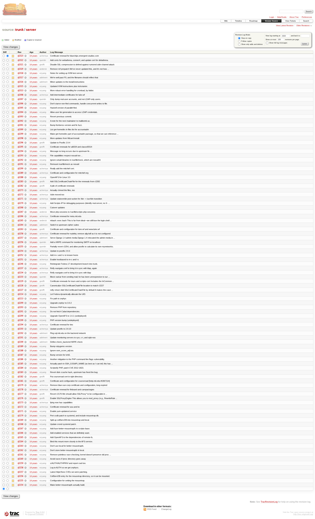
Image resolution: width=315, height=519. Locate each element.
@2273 (20, 190)
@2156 (20, 476)
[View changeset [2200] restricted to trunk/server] (25, 316)
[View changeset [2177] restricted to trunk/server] (25, 394)
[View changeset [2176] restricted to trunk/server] (25, 398)
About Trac (294, 17)
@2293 (20, 155)
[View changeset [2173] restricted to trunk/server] (25, 402)
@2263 (20, 229)
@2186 (20, 359)
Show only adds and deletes (252, 44)
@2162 (20, 450)
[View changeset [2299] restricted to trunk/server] (25, 134)
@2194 (20, 324)
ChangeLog (166, 509)
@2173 (20, 402)
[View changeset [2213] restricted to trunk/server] (25, 298)
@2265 (20, 220)
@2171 (20, 411)
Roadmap (253, 21)
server (31, 30)
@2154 (20, 485)
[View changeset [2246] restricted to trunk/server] (25, 264)
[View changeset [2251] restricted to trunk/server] (25, 259)
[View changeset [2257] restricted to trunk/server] (25, 238)
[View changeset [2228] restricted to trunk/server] (25, 285)
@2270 (20, 203)
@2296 (20, 142)
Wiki (226, 21)
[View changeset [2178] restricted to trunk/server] (25, 389)
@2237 (20, 268)
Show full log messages (278, 43)
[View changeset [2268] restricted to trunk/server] (25, 207)
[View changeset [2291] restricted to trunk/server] (25, 164)
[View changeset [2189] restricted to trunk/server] (25, 346)
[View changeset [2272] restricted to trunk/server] (25, 194)
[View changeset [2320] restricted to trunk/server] (25, 69)
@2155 (20, 480)
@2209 (20, 303)
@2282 (20, 186)
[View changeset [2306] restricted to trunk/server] (25, 103)
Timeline (238, 21)
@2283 (20, 181)
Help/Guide (282, 17)
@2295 (20, 147)
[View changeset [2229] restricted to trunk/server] (25, 281)
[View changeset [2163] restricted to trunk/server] (25, 446)
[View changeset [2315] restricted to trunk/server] (25, 86)
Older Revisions (303, 25)
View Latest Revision (284, 25)
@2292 (20, 160)
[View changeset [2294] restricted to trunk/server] (25, 151)
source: (8, 30)
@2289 (20, 173)
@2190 (20, 342)
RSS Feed (151, 509)
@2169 (20, 420)
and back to (295, 36)
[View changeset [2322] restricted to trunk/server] (25, 60)
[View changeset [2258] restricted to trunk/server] (25, 233)
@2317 (20, 77)
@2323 (20, 56)
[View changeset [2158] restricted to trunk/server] (25, 467)
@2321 (20, 64)
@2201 (20, 311)
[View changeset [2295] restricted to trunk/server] (25, 147)
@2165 (20, 437)
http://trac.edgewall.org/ (303, 514)
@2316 (20, 82)
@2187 (20, 355)
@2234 (20, 272)
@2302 (20, 121)
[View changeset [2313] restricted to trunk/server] (25, 90)
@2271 (20, 198)
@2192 (20, 333)
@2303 (20, 116)
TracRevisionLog (269, 502)
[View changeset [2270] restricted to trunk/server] (25, 203)
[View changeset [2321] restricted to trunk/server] (25, 64)
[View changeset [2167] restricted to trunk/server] (25, 428)
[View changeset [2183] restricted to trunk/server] (25, 372)
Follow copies (246, 41)
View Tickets (290, 21)
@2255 (20, 246)
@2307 (20, 99)
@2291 (20, 164)
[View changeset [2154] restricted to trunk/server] (25, 485)
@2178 (20, 389)
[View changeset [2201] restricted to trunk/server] (25, 311)
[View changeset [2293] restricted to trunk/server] (25, 155)
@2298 (20, 138)
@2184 (20, 368)
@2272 (20, 194)
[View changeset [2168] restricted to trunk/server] (25, 424)
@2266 (20, 216)
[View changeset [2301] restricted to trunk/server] (25, 125)
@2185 (20, 363)
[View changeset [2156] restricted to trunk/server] (25, 476)
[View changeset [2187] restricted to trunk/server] (25, 355)
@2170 (20, 415)
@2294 (20, 151)
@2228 (20, 285)
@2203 (20, 307)
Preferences (307, 17)
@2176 (20, 398)
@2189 (20, 346)
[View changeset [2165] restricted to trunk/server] (25, 437)
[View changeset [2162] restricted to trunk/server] (25, 450)
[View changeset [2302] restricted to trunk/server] (25, 121)
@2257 (20, 238)
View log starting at (273, 36)
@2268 (20, 207)
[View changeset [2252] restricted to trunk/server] (25, 255)
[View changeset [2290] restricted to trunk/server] (25, 168)
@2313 (20, 90)
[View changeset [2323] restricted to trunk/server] (25, 56)
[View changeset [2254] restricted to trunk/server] (25, 251)
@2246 (20, 264)
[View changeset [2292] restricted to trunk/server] (25, 160)
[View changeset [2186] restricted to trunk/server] (25, 359)
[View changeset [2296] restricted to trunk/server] (25, 142)
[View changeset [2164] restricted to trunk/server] (25, 441)
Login (271, 17)
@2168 (20, 424)
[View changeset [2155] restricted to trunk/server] (25, 480)
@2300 (20, 129)
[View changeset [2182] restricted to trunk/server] (25, 376)
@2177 (20, 394)
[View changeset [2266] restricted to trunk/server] (25, 216)
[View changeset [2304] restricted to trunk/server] (25, 112)
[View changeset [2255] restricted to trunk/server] (25, 246)
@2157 (20, 472)
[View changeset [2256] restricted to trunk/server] (25, 242)
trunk (19, 30)
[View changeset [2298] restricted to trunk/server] (25, 138)
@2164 (20, 441)
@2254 (20, 251)
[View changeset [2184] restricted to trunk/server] (25, 368)
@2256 (20, 242)
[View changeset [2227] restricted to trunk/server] (25, 290)
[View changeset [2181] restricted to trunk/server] (25, 381)
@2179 (20, 385)
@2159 (20, 463)
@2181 (20, 381)
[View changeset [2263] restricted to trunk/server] (25, 229)
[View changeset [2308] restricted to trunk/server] (25, 95)
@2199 (20, 320)
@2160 (20, 459)
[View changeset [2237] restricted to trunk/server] (25, 268)
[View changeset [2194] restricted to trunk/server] (25, 324)
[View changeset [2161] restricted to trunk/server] (25, 454)
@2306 (20, 103)
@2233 (20, 277)
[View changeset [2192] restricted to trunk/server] (25, 333)
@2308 (20, 95)
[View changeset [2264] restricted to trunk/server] (25, 225)
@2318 (20, 73)
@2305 (20, 107)
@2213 (20, 298)
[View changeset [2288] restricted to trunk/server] (25, 177)
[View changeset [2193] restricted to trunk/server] (25, 329)
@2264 (20, 225)
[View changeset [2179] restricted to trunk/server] (25, 385)
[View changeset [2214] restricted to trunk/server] (25, 294)
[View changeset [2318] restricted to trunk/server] (25, 73)
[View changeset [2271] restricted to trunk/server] (25, 198)
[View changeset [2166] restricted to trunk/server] (25, 433)
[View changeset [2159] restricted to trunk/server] (25, 463)
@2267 (20, 212)
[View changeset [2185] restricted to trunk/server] (25, 363)
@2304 (20, 112)
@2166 (20, 433)
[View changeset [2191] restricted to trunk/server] (25, 337)
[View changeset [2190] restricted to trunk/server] (25, 342)
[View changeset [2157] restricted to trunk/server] (25, 472)
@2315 (20, 86)
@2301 (20, 125)
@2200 (20, 316)
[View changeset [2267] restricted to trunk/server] (25, 212)
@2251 (20, 259)
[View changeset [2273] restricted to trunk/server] (25, 190)
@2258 (20, 233)
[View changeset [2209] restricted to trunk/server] (25, 303)
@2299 (20, 134)
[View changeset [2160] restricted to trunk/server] (25, 459)
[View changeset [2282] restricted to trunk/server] (25, 186)
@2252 (20, 255)
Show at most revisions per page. (283, 39)
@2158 (20, 467)
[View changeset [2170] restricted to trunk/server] (25, 415)
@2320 (20, 69)
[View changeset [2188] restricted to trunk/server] (25, 350)
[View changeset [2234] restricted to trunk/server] (25, 272)
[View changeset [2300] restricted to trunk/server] (25, 129)
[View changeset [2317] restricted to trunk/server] (25, 77)
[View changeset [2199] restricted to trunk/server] (25, 320)
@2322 (20, 60)
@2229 (20, 281)
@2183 (20, 372)
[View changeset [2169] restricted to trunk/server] (25, 420)
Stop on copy (246, 38)
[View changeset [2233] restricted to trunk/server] (25, 277)
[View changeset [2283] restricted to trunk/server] (25, 181)
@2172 (20, 407)
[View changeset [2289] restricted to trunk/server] (25, 173)
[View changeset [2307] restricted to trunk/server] (25, 99)
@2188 (20, 350)
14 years (33, 56)
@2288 (20, 177)
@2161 (20, 454)
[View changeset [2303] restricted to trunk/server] (25, 116)
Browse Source (271, 21)
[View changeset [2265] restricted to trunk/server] (25, 220)
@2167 (20, 428)
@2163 (20, 446)
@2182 (20, 376)
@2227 (20, 290)
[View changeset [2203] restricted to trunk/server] (25, 307)
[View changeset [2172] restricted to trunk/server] (25, 407)
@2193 (20, 329)
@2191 (20, 337)
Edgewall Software (36, 514)
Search (306, 21)
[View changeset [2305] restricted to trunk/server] (25, 107)
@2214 (20, 294)
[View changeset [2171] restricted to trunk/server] (25, 411)
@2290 (20, 168)
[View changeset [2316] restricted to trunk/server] (25, 82)
